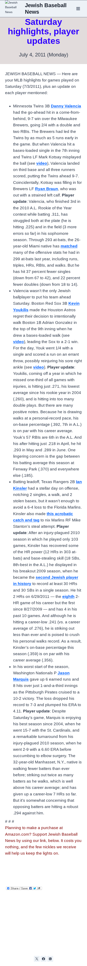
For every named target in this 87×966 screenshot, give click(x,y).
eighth (68, 596)
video (41, 163)
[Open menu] (78, 8)
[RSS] (50, 959)
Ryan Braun (46, 189)
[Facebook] (43, 959)
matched (69, 246)
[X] (37, 959)
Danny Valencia (66, 106)
